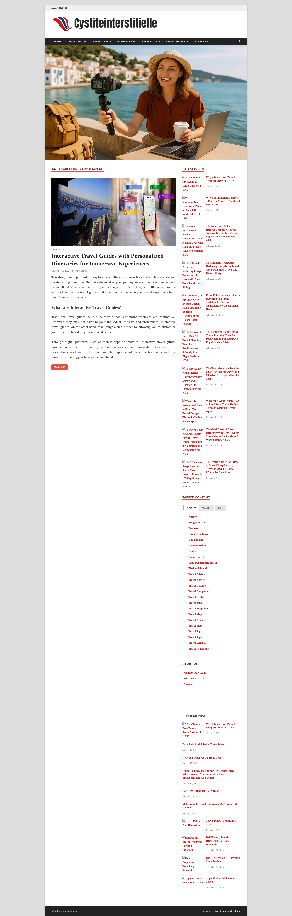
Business (193, 528)
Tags (220, 508)
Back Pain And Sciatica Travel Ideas (203, 744)
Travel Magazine (198, 608)
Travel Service (175, 41)
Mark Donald (81, 270)
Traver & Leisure (198, 648)
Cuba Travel (195, 539)
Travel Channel (197, 585)
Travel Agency (196, 579)
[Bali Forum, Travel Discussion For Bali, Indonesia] (192, 837)
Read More (58, 366)
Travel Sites (57, 249)
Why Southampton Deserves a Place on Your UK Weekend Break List (223, 201)
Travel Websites (197, 642)
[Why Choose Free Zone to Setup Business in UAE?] (192, 177)
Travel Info (124, 41)
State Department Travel (202, 562)
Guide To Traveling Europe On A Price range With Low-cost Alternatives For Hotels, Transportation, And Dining (208, 774)
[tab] (190, 507)
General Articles (197, 545)
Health (192, 551)
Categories (191, 507)
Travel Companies (198, 591)
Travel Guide (99, 41)
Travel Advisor (196, 574)
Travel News (195, 620)
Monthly (207, 508)
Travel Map (195, 614)
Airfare (192, 516)
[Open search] (238, 41)
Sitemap (188, 684)
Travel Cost (75, 41)
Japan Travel (196, 556)
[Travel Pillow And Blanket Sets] (192, 821)
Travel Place (148, 41)
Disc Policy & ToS (194, 678)
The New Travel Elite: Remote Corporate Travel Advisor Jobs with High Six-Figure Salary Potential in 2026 (222, 233)
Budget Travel (196, 522)
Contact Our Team (195, 672)
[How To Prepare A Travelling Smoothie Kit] (192, 858)
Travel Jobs (195, 602)
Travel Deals (195, 597)
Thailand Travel (197, 568)
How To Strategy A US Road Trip (201, 757)
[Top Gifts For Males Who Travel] (192, 878)
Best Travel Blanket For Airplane (201, 790)
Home (57, 41)
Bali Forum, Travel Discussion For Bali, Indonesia (217, 841)
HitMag (236, 911)
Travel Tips (200, 41)
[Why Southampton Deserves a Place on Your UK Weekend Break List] (192, 198)
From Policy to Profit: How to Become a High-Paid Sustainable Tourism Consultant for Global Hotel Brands (223, 302)
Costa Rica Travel (198, 534)
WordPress (221, 911)
